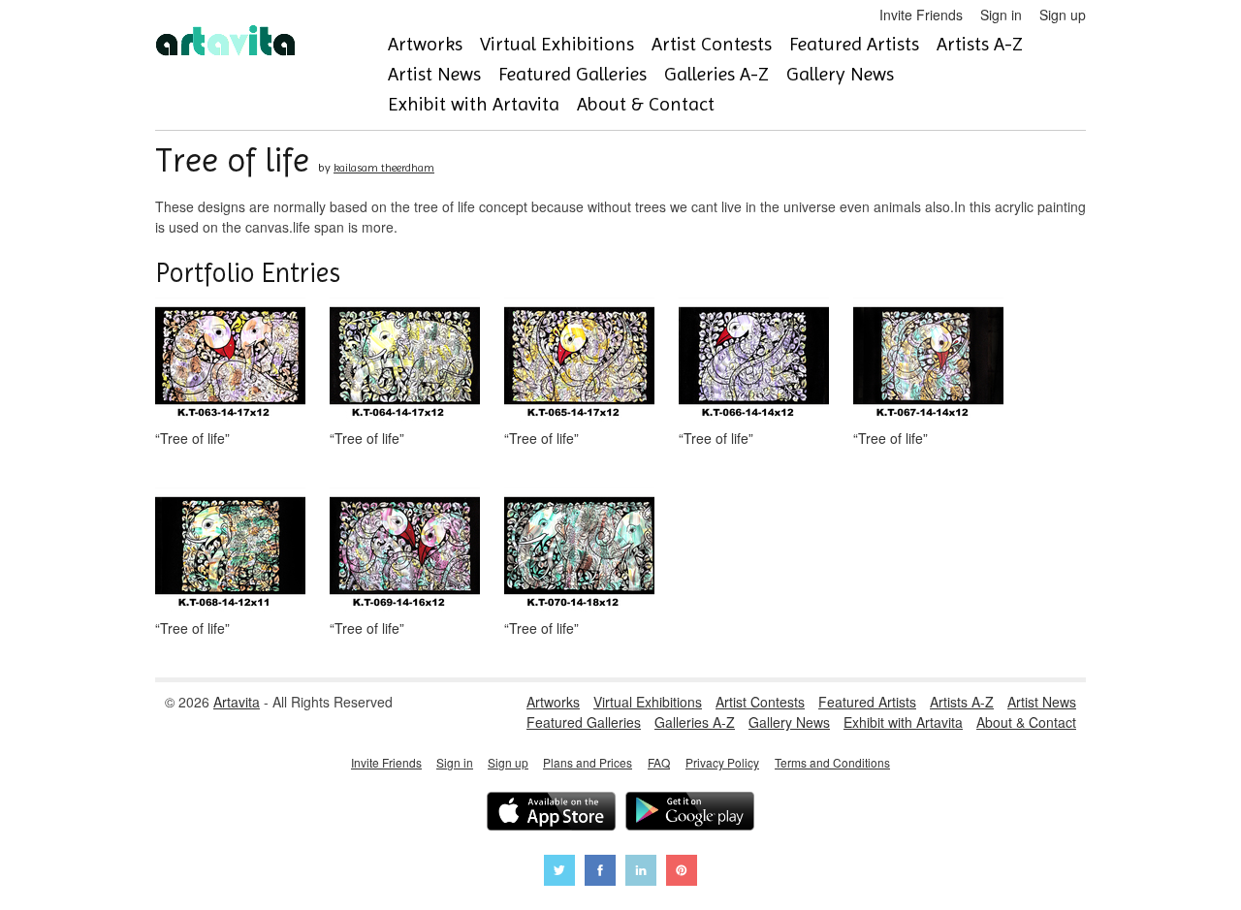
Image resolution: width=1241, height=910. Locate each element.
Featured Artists (854, 44)
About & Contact (646, 104)
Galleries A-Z (716, 74)
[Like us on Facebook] (600, 873)
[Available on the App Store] (551, 813)
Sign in (1001, 14)
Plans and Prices (587, 762)
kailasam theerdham (384, 167)
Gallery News (840, 74)
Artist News (434, 74)
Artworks (425, 44)
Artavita (236, 701)
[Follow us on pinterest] (681, 873)
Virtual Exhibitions (557, 44)
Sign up (1062, 14)
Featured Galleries (572, 74)
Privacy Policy (722, 762)
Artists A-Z (980, 44)
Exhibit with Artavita (473, 104)
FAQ (659, 762)
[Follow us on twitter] (559, 873)
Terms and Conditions (832, 762)
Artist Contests (712, 44)
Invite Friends (921, 14)
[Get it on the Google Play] (689, 813)
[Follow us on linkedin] (640, 873)
